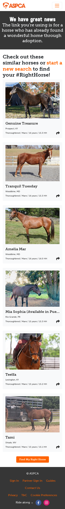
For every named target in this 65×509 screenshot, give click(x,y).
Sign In (14, 480)
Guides (50, 480)
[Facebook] (39, 502)
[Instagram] (46, 502)
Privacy (13, 495)
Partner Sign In (32, 480)
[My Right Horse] (14, 5)
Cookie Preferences (44, 495)
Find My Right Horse (32, 459)
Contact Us (32, 488)
